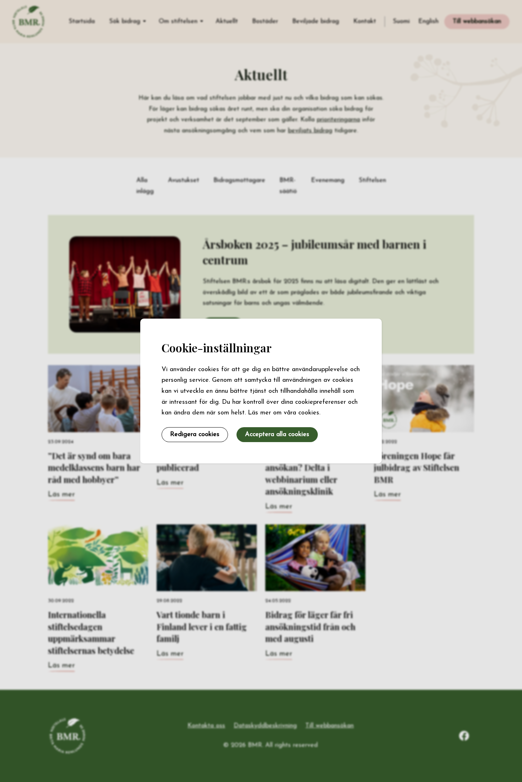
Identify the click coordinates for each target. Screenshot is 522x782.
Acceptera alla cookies (277, 434)
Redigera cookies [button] (194, 434)
